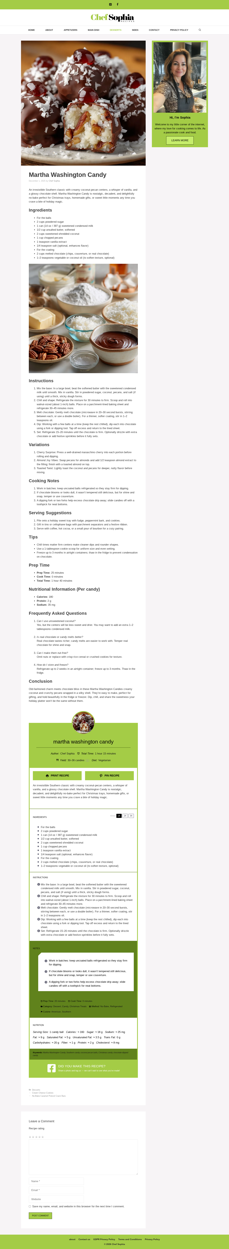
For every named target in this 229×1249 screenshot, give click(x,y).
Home (31, 30)
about (49, 30)
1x (119, 816)
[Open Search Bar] (199, 30)
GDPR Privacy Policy (104, 1239)
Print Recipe (59, 775)
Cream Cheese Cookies (42, 1093)
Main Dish (93, 30)
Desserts (115, 30)
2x (125, 816)
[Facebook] (117, 5)
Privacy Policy (179, 30)
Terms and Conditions (130, 1239)
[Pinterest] (110, 5)
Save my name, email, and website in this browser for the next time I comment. (78, 1206)
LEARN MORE (179, 140)
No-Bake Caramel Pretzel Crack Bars (49, 1096)
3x (131, 816)
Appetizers (70, 30)
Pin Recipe (111, 775)
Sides (135, 30)
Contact (154, 30)
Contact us (84, 1239)
